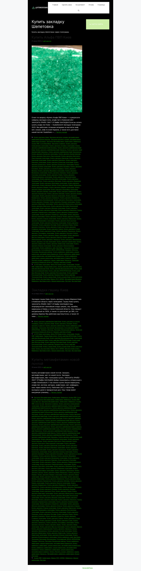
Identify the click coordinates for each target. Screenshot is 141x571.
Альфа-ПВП (38, 558)
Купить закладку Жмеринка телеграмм (59, 468)
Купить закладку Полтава (47, 225)
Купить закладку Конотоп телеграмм (52, 195)
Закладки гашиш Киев (50, 290)
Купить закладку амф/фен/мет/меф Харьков (58, 431)
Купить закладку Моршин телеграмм (52, 208)
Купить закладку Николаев (48, 210)
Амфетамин (39, 266)
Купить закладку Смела (55, 229)
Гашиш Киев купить (50, 266)
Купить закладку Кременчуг (50, 198)
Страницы (101, 5)
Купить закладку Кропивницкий (42, 200)
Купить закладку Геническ (57, 173)
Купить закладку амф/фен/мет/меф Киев (47, 321)
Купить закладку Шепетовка (66, 241)
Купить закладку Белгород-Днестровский (46, 156)
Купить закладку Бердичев (59, 158)
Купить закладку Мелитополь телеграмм (68, 204)
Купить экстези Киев (43, 279)
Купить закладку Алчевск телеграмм (62, 145)
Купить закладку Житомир (52, 181)
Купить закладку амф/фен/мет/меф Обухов (60, 420)
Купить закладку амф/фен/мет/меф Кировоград (64, 416)
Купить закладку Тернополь (65, 231)
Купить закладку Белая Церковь (69, 154)
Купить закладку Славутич (55, 227)
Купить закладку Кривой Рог (70, 198)
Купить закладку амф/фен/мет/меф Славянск (66, 427)
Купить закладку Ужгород (64, 233)
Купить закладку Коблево (56, 193)
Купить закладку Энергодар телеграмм (59, 243)
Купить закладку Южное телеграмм (60, 535)
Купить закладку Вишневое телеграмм (51, 170)
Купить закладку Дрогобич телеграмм (53, 179)
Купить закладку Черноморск (71, 239)
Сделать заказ (67, 5)
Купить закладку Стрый (48, 520)
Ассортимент (80, 5)
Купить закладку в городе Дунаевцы (51, 168)
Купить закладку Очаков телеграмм (44, 218)
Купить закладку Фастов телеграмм (52, 527)
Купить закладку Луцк (47, 491)
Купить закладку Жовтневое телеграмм (53, 183)
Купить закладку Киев (41, 137)
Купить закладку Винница (48, 456)
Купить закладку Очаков (71, 216)
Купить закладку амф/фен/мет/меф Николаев (47, 418)
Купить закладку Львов (63, 491)
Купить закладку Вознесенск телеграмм (53, 458)
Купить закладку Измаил (40, 187)
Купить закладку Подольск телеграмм (53, 223)
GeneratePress (87, 568)
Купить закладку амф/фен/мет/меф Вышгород (54, 410)
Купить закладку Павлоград (66, 218)
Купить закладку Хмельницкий (42, 529)
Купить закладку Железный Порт (65, 466)
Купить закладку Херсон (53, 237)
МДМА (61, 279)
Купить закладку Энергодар (56, 533)
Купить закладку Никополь (67, 210)
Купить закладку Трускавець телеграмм (60, 522)
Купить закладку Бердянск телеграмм (52, 447)
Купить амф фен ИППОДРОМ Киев (60, 271)
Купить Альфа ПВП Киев (51, 37)
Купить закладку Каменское (66, 191)
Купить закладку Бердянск (56, 160)
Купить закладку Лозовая (40, 202)
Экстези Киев (76, 281)
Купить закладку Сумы (48, 231)
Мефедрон (35, 281)
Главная (55, 5)
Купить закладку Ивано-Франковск (69, 185)
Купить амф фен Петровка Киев (55, 273)
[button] (78, 10)
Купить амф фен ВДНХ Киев (67, 266)
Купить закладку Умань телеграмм (55, 235)
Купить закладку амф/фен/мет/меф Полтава (54, 424)
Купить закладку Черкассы (51, 239)
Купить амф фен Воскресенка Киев (61, 268)
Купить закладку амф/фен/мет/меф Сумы (46, 429)
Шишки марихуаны (57, 281)
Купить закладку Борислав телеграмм (60, 162)
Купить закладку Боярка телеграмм (60, 452)
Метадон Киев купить (72, 348)
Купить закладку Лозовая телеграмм (62, 202)
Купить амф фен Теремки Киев (53, 275)
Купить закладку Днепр (55, 175)
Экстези (68, 281)
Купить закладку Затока (48, 185)
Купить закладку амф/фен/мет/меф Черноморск (65, 152)
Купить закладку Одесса (53, 216)
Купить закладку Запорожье (64, 470)
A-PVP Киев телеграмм (42, 264)
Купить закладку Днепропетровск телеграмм (55, 464)
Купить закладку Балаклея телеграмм (45, 154)
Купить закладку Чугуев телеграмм (44, 241)
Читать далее (61, 132)
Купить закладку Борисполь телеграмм (60, 164)
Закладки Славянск (58, 143)
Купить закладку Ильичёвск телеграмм (64, 189)
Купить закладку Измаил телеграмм (61, 187)
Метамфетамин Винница (73, 279)
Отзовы (91, 5)
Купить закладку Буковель (54, 454)
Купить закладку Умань (53, 524)
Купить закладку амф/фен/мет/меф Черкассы (51, 150)
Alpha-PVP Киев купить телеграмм (62, 264)
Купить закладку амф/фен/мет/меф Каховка (54, 414)
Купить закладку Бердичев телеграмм (52, 445)
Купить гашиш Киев (49, 277)
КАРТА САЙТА (97, 24)
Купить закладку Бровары (61, 166)
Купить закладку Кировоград (42, 481)
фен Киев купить (45, 281)
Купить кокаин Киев (63, 277)
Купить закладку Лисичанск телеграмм (67, 200)
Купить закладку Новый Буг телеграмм (53, 214)
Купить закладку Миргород (41, 206)
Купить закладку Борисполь (56, 449)
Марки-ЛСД (54, 279)
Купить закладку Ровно (65, 225)
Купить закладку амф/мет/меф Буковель (54, 406)
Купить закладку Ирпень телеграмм (44, 191)
